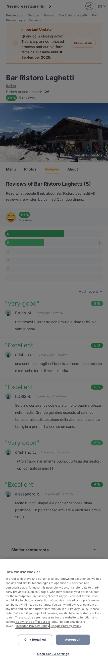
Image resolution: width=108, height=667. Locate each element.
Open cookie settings (53, 654)
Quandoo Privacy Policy (32, 626)
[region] (54, 613)
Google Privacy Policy (65, 626)
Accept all (73, 639)
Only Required (35, 639)
